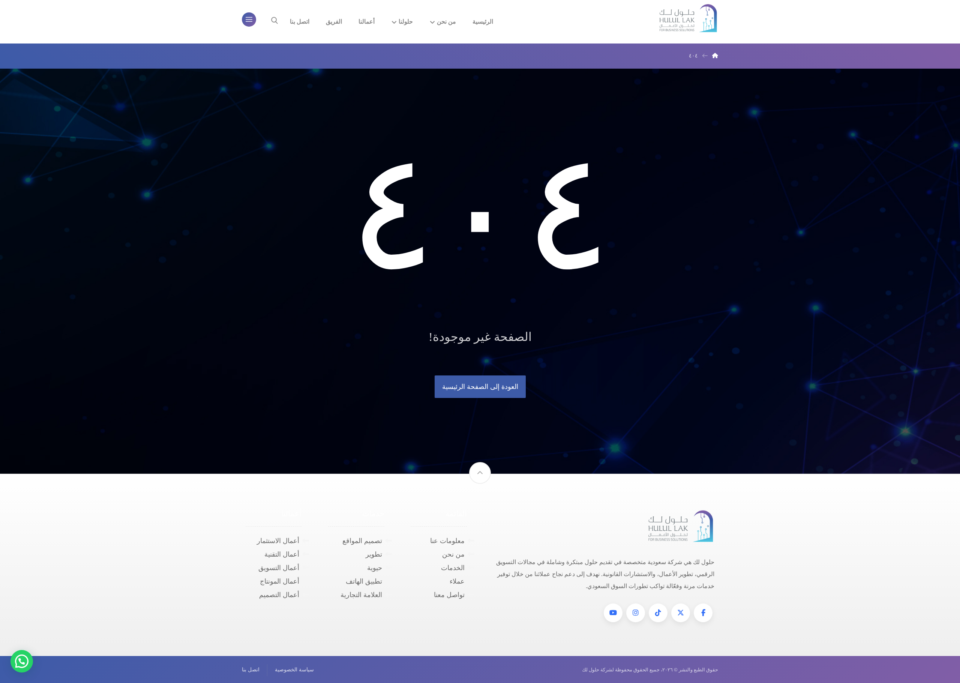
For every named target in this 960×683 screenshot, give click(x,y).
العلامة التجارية (361, 595)
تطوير (374, 554)
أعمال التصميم (279, 595)
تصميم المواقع (362, 541)
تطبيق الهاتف (364, 581)
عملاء (457, 581)
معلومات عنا (447, 541)
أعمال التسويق (278, 568)
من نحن (453, 554)
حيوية (374, 568)
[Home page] (715, 56)
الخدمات (453, 568)
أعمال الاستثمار (278, 541)
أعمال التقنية (281, 554)
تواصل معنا (449, 595)
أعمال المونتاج (279, 581)
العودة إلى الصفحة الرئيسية (480, 386)
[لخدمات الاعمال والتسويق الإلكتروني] (688, 18)
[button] (703, 612)
